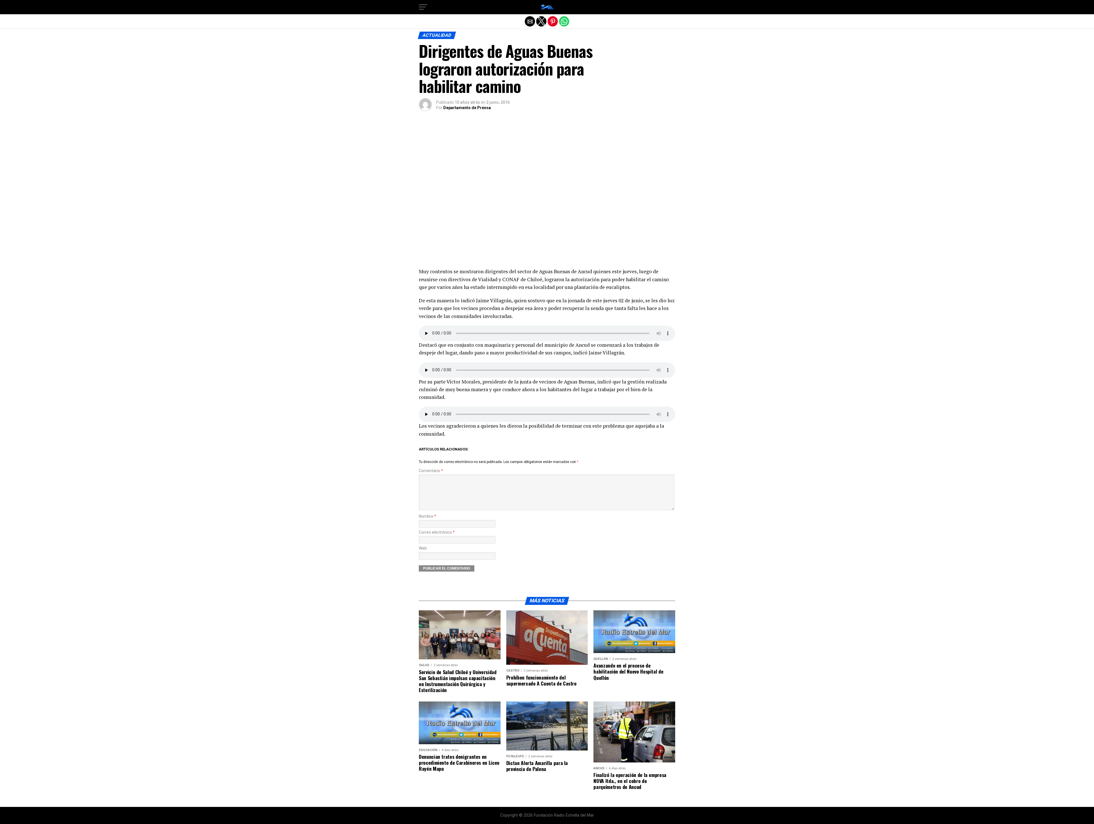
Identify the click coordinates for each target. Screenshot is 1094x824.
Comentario (431, 471)
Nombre (427, 516)
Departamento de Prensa (467, 107)
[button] (423, 7)
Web (423, 548)
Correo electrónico (437, 532)
